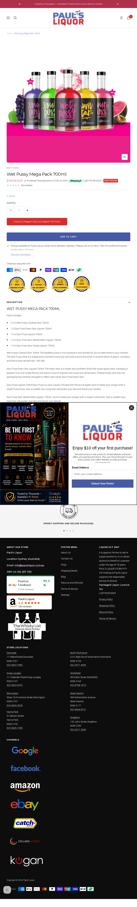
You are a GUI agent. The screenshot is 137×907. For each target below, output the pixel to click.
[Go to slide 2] (66, 530)
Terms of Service (69, 589)
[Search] (15, 17)
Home (9, 33)
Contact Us (67, 558)
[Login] (121, 17)
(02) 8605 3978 (15, 705)
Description (14, 302)
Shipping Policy (107, 605)
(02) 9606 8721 (78, 709)
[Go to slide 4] (73, 530)
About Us (66, 552)
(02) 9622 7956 (15, 665)
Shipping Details (69, 570)
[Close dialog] (131, 407)
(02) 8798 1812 (78, 685)
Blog (63, 576)
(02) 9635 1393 (15, 728)
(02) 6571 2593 (78, 729)
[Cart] (128, 17)
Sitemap (65, 595)
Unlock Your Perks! (102, 483)
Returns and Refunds (72, 582)
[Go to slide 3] (70, 530)
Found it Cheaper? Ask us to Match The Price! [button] (37, 221)
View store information (21, 254)
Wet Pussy (13, 168)
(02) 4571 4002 (78, 665)
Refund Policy (106, 612)
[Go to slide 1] (63, 530)
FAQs (63, 564)
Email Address (80, 467)
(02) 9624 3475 (15, 685)
